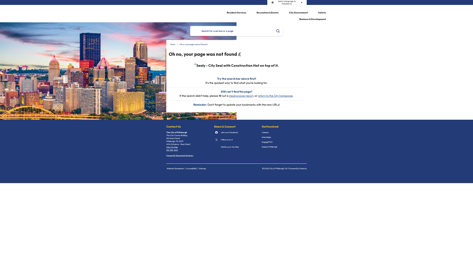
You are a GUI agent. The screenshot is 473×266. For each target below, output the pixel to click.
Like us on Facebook (229, 132)
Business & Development (312, 19)
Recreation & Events (268, 12)
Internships (266, 137)
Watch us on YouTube (230, 147)
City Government (298, 12)
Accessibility (191, 168)
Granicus (303, 168)
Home (172, 44)
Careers (265, 132)
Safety (322, 12)
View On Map (172, 147)
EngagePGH (267, 142)
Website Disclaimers (175, 168)
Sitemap (202, 168)
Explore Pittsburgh (269, 147)
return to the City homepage (275, 96)
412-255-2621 (172, 150)
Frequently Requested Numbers (179, 155)
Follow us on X (227, 139)
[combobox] (287, 2)
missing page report (241, 96)
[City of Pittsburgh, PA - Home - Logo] (171, 12)
